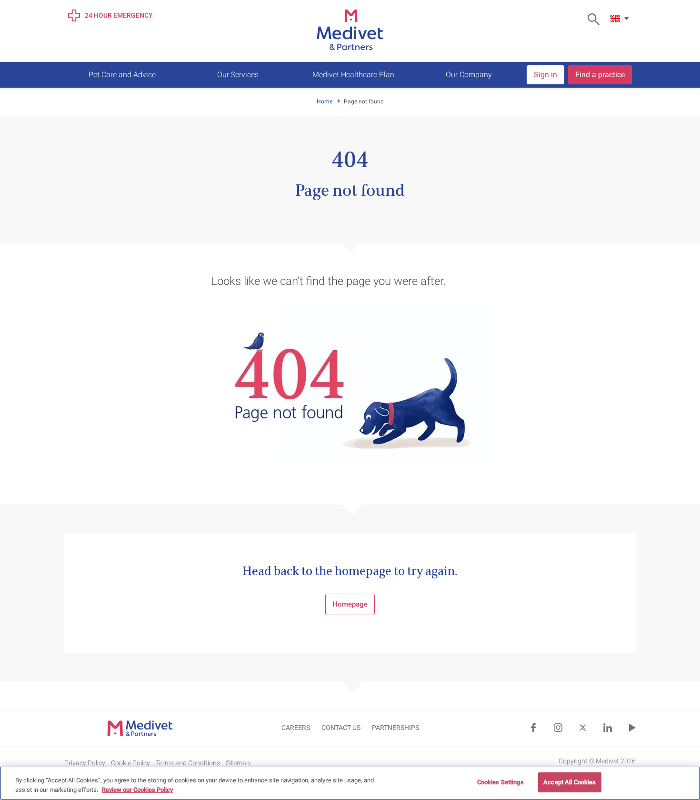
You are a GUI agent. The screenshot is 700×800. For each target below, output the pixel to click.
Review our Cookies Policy (137, 789)
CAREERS (295, 727)
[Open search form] (596, 19)
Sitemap (238, 762)
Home (324, 101)
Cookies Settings (500, 782)
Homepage (350, 604)
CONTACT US (340, 727)
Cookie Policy (130, 762)
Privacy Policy (84, 762)
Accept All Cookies (569, 782)
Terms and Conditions (188, 762)
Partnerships (395, 727)
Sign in (545, 74)
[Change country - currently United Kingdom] (621, 18)
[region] (350, 783)
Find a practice (600, 74)
